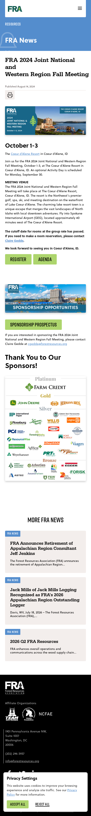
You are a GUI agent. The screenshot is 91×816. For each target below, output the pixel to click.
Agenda (45, 259)
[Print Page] (10, 95)
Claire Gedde (14, 240)
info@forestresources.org (22, 761)
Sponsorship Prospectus (33, 324)
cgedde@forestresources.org (47, 344)
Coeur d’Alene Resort (25, 154)
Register (18, 259)
